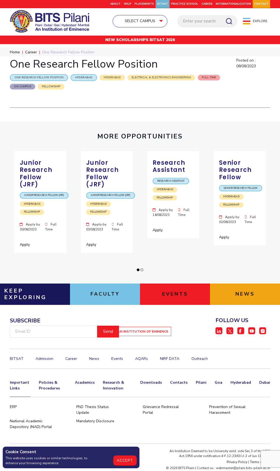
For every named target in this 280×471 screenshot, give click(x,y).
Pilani (201, 382)
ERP (13, 406)
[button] (138, 269)
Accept (125, 460)
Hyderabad (241, 382)
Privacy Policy (237, 462)
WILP (127, 4)
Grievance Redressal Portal (161, 409)
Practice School (184, 4)
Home (15, 52)
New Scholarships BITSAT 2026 (140, 39)
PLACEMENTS (144, 4)
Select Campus (140, 21)
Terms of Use (260, 462)
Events (117, 358)
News (94, 358)
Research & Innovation (113, 385)
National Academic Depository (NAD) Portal (31, 423)
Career (207, 4)
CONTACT (261, 4)
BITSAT (162, 4)
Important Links (19, 385)
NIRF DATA (169, 358)
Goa (218, 382)
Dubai (264, 382)
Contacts (179, 382)
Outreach (199, 358)
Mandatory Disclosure (95, 421)
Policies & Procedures (49, 385)
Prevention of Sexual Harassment (227, 409)
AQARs (141, 358)
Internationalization (233, 4)
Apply (25, 244)
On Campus (22, 86)
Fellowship (51, 86)
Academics (85, 382)
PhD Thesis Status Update (92, 409)
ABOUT (115, 4)
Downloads (151, 382)
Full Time (209, 77)
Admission (44, 358)
